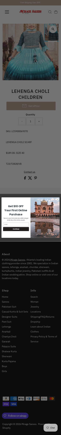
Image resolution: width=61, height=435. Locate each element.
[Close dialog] (57, 199)
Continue (16, 229)
